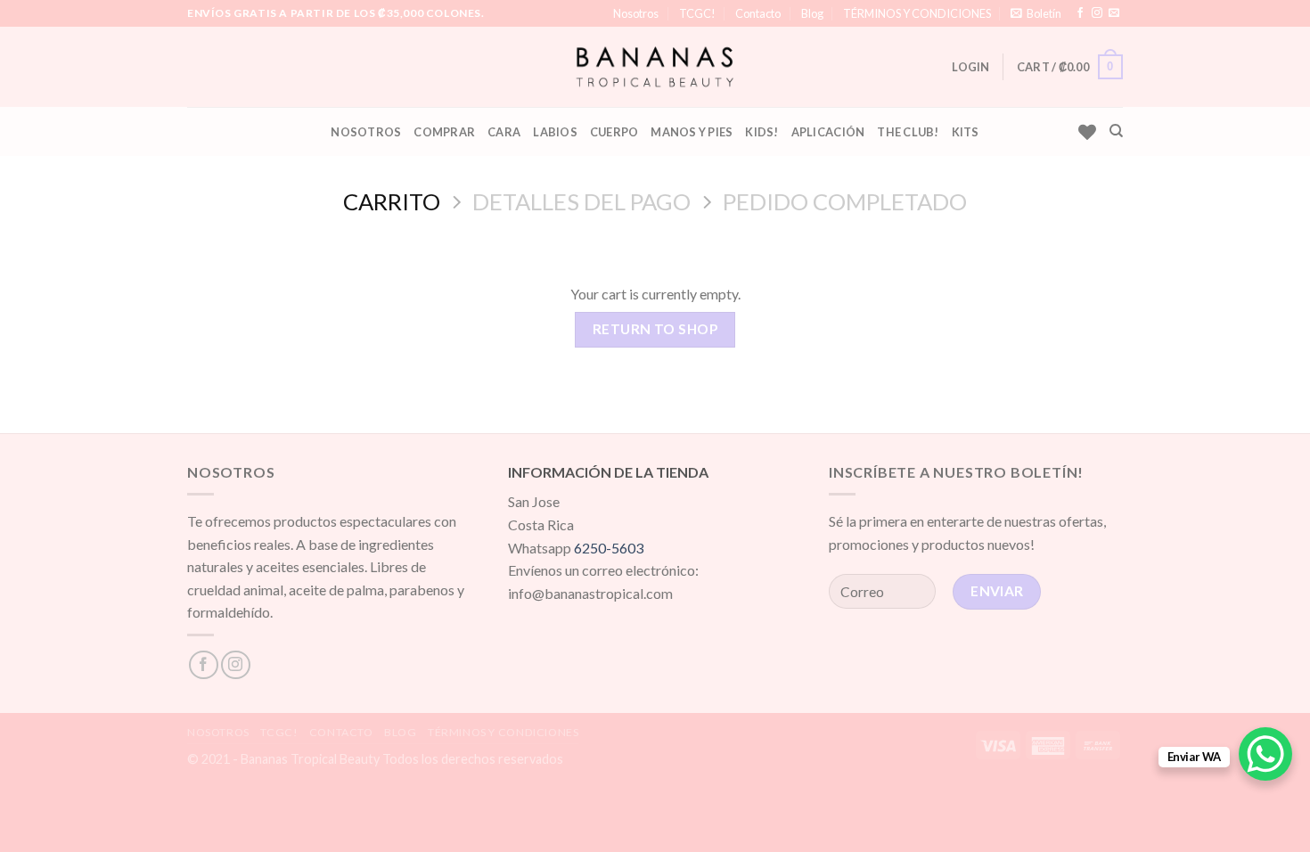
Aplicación (828, 132)
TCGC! (697, 13)
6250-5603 (608, 547)
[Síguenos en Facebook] (1080, 13)
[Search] (1116, 131)
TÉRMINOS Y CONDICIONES (917, 13)
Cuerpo (614, 132)
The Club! (907, 132)
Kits (965, 132)
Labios (555, 132)
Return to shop (655, 329)
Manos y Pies (692, 132)
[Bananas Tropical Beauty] (655, 66)
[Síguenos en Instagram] (1097, 13)
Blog (812, 13)
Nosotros (636, 13)
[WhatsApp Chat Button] (1265, 754)
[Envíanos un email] (1114, 13)
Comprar (444, 132)
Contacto (758, 13)
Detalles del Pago (581, 201)
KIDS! (761, 132)
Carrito (391, 201)
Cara (503, 132)
